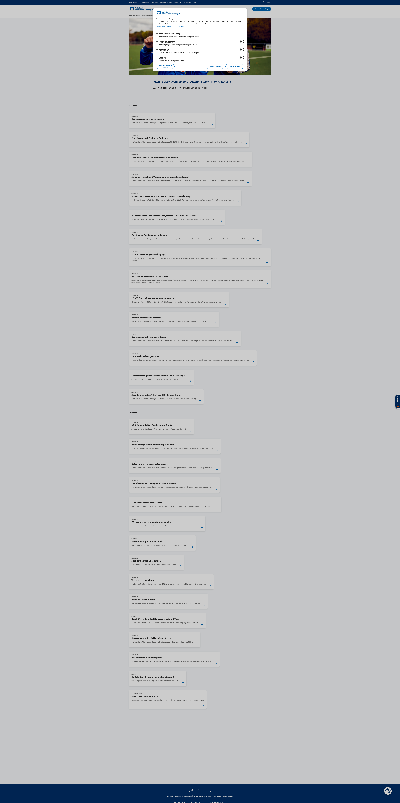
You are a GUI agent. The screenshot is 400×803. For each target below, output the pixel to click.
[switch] (242, 41)
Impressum (180, 26)
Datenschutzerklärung (164, 26)
